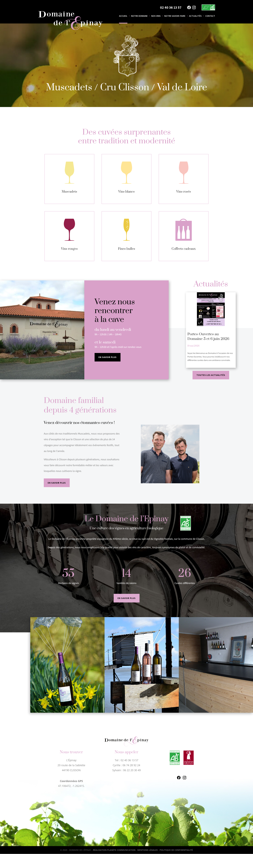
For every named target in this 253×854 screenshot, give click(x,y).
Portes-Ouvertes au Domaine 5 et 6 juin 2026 (208, 336)
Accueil (123, 16)
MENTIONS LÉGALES (147, 850)
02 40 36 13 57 (170, 7)
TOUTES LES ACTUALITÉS (210, 375)
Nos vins (156, 16)
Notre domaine (139, 16)
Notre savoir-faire (174, 16)
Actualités (195, 16)
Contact (210, 16)
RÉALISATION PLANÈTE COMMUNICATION (114, 850)
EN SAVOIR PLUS (108, 357)
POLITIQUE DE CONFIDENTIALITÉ (176, 850)
